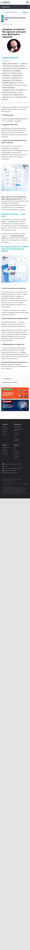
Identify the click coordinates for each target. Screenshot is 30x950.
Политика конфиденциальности (13, 468)
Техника (16, 434)
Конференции (18, 426)
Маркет (16, 432)
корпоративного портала (9, 152)
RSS (6, 466)
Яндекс (4, 221)
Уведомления (5, 330)
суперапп (4, 201)
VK (14, 449)
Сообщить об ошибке (10, 470)
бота (22, 300)
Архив (4, 435)
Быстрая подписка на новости (13, 464)
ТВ (14, 437)
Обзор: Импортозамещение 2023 (15, 18)
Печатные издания (16, 439)
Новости (4, 426)
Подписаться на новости (9, 382)
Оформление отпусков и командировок (13, 128)
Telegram (16, 456)
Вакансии (5, 452)
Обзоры (4, 433)
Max (15, 447)
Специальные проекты (17, 429)
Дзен (15, 458)
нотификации (11, 326)
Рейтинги (5, 431)
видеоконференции (16, 119)
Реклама (4, 449)
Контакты (5, 454)
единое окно (9, 207)
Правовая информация (11, 472)
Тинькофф (11, 221)
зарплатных (16, 130)
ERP (19, 152)
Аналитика (5, 429)
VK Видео (16, 452)
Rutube (16, 454)
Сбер (23, 219)
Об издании (5, 447)
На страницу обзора (11, 12)
